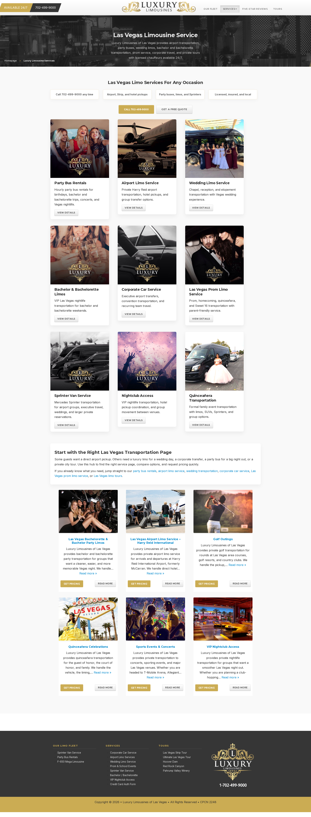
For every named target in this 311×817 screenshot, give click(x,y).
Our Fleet (210, 9)
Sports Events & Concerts (155, 646)
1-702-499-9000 (233, 785)
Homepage (10, 60)
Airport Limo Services (122, 757)
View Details (66, 212)
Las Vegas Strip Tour (175, 752)
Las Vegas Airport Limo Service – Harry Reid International (155, 541)
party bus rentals (144, 471)
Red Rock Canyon (173, 766)
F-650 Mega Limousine (70, 761)
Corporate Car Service (141, 289)
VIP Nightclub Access (223, 646)
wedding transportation (202, 471)
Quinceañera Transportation (202, 397)
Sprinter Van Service (72, 395)
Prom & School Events (123, 766)
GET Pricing (72, 584)
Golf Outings (223, 539)
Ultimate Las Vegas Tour (177, 757)
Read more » (88, 573)
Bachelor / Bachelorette (124, 775)
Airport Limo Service (140, 183)
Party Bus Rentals (70, 183)
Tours (277, 9)
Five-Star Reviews (255, 9)
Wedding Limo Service (209, 183)
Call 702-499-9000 (136, 109)
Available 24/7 (15, 7)
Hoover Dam (170, 761)
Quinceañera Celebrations (88, 646)
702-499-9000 (45, 7)
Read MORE (105, 583)
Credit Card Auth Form (123, 784)
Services (229, 9)
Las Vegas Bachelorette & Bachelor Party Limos (88, 541)
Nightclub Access (137, 395)
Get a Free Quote (174, 109)
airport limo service (171, 471)
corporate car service (234, 471)
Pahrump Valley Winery (176, 770)
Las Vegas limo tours (108, 476)
